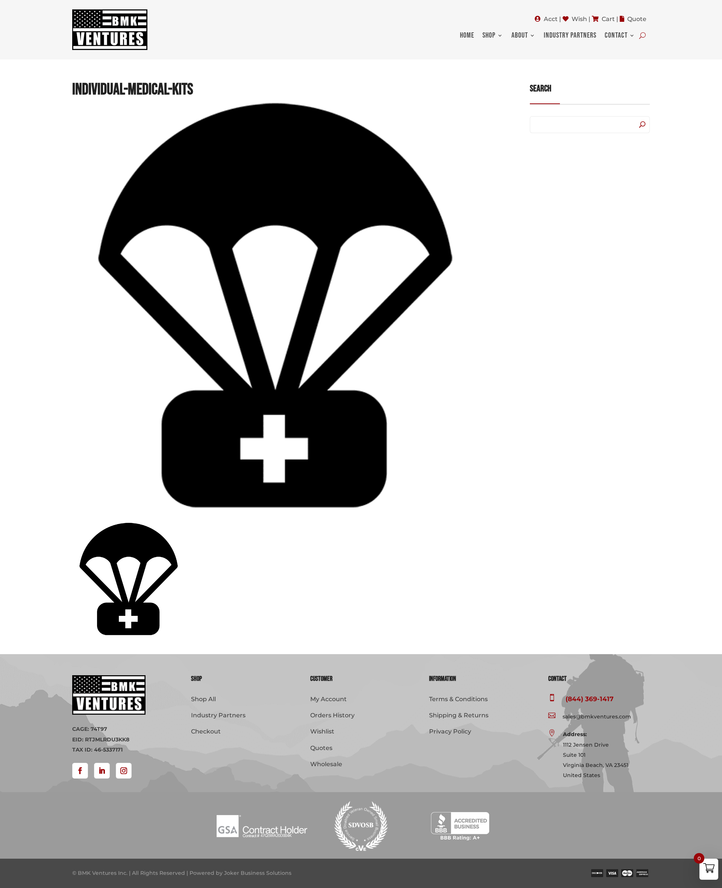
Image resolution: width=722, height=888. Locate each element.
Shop (489, 36)
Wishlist (322, 731)
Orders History (332, 715)
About (519, 36)
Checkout (206, 731)
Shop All (203, 699)
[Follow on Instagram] (124, 771)
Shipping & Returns (458, 715)
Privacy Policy (450, 731)
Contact (616, 36)
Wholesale (326, 764)
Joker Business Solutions (257, 873)
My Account (328, 699)
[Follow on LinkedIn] (102, 771)
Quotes (321, 748)
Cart (608, 19)
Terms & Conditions (458, 699)
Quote (636, 19)
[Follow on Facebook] (80, 771)
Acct (551, 19)
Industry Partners (570, 36)
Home (467, 36)
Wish (579, 19)
